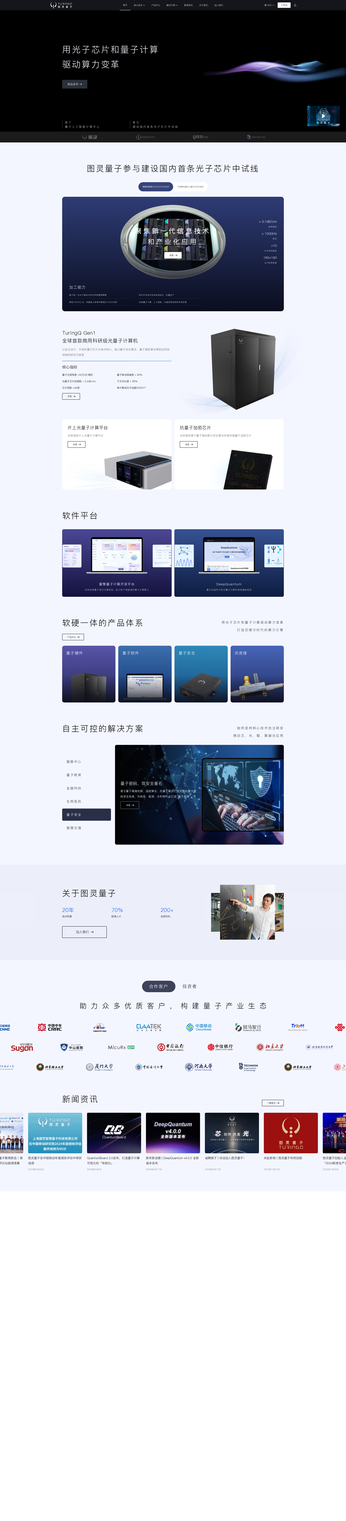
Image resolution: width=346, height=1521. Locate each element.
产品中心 (155, 5)
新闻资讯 (188, 5)
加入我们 (218, 5)
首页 (125, 5)
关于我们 (203, 5)
